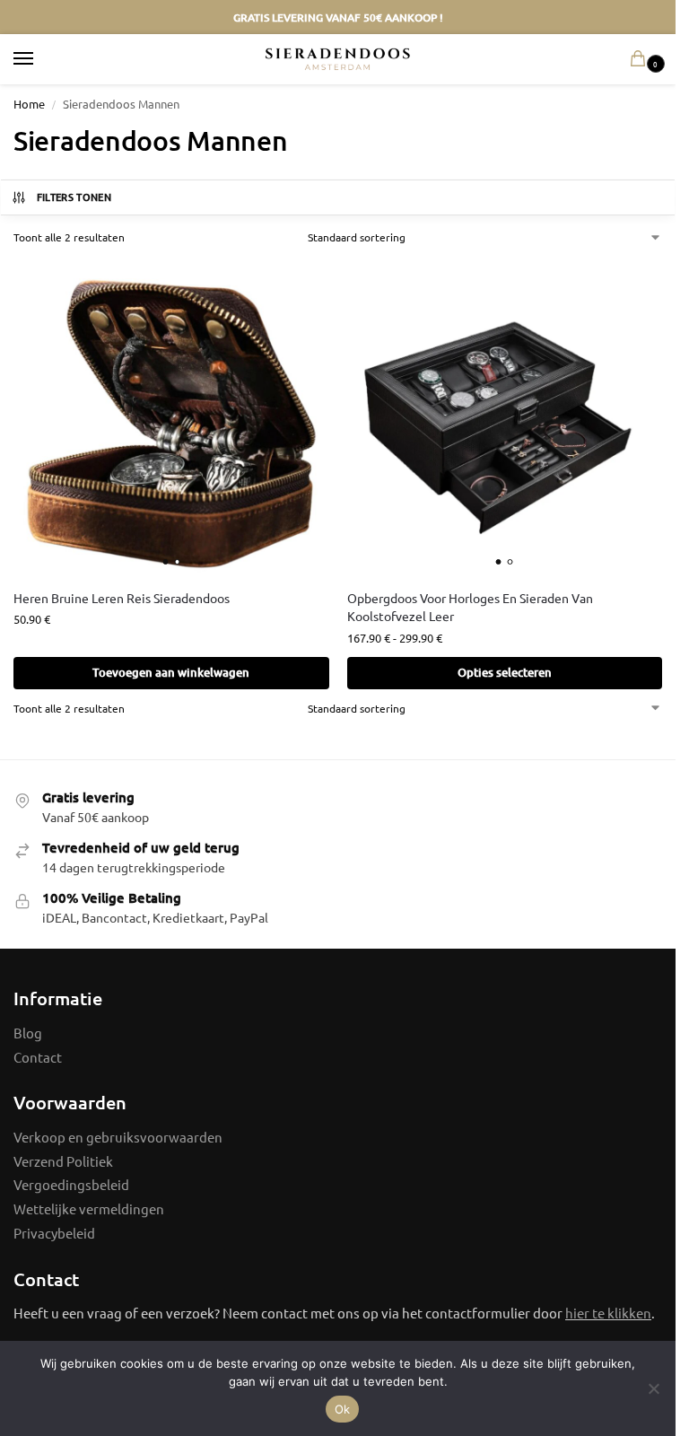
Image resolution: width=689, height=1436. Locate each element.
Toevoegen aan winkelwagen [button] (170, 672)
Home (29, 103)
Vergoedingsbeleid (71, 1184)
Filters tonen (74, 197)
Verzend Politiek (63, 1160)
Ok (343, 1409)
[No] (653, 1388)
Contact (37, 1056)
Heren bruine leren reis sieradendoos (121, 598)
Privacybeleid (54, 1232)
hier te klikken (608, 1312)
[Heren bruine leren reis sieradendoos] (171, 416)
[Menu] (40, 59)
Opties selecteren (505, 672)
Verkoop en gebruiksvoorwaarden (117, 1136)
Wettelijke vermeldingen (88, 1208)
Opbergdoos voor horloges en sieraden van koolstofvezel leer (470, 607)
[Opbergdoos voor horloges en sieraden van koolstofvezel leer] (505, 416)
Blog (27, 1032)
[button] (641, 59)
